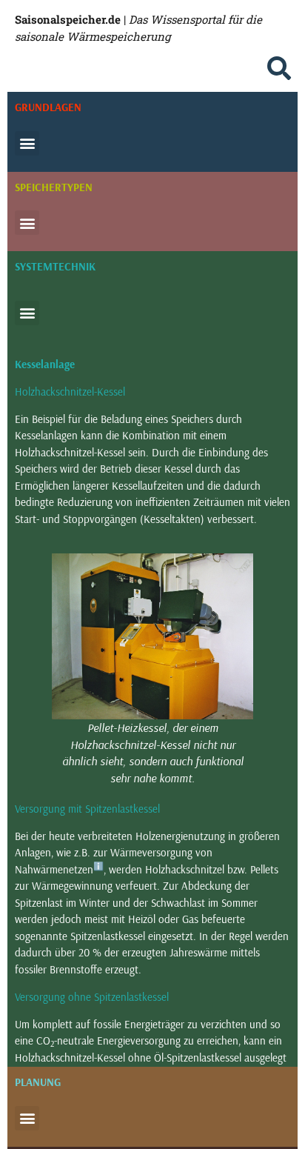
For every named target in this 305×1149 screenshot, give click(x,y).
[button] (279, 68)
